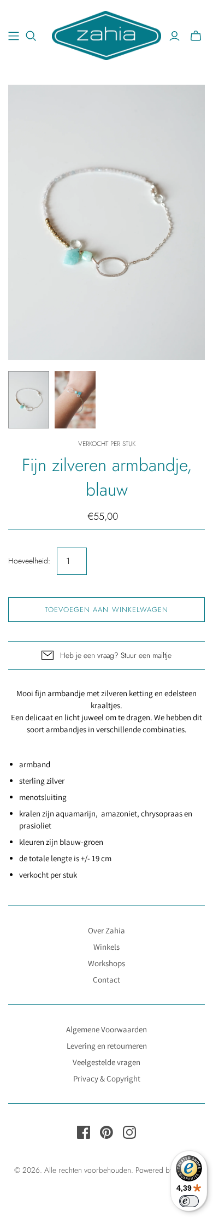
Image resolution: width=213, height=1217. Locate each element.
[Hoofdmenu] (13, 36)
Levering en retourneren (107, 1045)
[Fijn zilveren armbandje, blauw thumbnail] (28, 399)
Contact (106, 979)
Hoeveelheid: (29, 561)
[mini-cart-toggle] (196, 36)
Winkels (106, 947)
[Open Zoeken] (31, 36)
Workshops (106, 963)
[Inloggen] (174, 36)
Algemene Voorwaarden (106, 1029)
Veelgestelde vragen (106, 1062)
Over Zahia (106, 930)
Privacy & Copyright (106, 1078)
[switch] (189, 1201)
